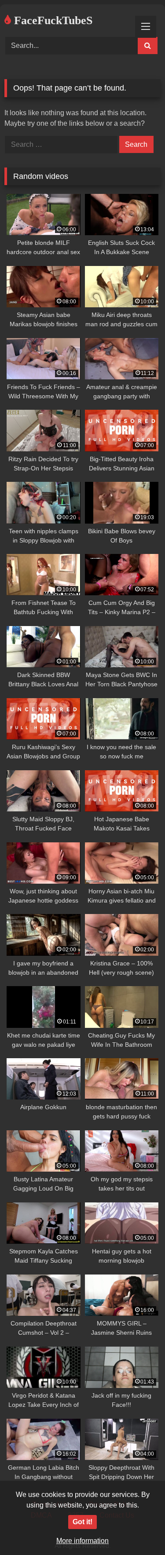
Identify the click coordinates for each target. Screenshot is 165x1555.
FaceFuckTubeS (51, 20)
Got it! (82, 1522)
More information (82, 1540)
